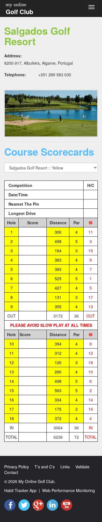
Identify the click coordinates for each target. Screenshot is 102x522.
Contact (11, 472)
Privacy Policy (16, 466)
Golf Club (19, 11)
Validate (82, 466)
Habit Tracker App (20, 490)
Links (65, 466)
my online (16, 4)
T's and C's (45, 466)
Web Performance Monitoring (68, 490)
